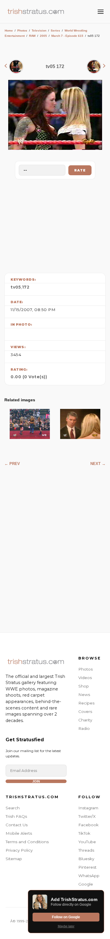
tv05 (16, 287)
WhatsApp (88, 875)
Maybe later (66, 926)
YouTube (87, 841)
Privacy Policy (19, 850)
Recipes (86, 703)
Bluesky (86, 858)
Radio (84, 728)
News (84, 694)
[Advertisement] (55, 224)
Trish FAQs (16, 816)
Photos (22, 30)
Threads (86, 850)
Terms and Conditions (27, 841)
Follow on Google (66, 917)
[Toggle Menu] (100, 12)
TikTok (84, 833)
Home (9, 30)
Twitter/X (87, 816)
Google (85, 884)
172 (26, 287)
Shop (83, 686)
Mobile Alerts (19, 833)
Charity (85, 720)
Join (36, 781)
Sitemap (14, 858)
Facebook (88, 824)
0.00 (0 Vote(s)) (29, 376)
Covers (85, 711)
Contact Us (17, 824)
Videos (85, 677)
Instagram (88, 808)
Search (13, 808)
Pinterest (87, 867)
